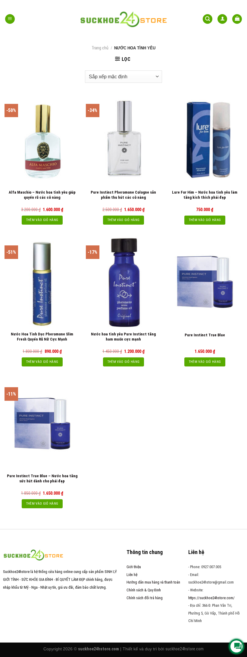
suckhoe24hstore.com (184, 648)
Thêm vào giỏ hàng (42, 220)
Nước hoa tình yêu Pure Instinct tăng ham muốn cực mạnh (123, 336)
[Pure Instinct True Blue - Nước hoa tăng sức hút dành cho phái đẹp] (42, 424)
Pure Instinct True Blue (205, 335)
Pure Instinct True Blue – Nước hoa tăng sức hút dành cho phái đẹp (42, 478)
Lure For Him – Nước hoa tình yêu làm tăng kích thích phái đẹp (204, 195)
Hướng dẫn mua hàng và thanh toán (153, 582)
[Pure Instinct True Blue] (204, 282)
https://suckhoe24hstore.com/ (211, 598)
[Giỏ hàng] (237, 19)
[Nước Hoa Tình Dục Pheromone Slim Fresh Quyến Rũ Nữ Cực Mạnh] (42, 282)
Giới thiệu (134, 567)
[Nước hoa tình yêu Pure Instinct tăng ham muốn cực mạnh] (123, 282)
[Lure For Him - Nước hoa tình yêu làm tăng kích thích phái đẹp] (204, 140)
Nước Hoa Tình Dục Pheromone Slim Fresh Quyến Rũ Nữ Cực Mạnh (42, 336)
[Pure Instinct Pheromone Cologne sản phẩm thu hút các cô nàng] (123, 140)
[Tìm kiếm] (207, 19)
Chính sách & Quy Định (144, 590)
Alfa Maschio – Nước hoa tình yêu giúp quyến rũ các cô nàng (42, 195)
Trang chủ (100, 47)
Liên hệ (132, 574)
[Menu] (10, 19)
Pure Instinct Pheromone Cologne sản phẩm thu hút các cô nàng (123, 195)
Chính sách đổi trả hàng (145, 598)
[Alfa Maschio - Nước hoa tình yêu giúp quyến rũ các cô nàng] (42, 140)
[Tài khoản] (222, 19)
